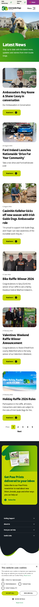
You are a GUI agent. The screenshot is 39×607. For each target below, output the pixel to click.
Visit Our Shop (19, 2)
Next (19, 431)
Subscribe (12, 500)
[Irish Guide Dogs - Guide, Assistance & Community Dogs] (14, 8)
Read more (27, 575)
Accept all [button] (10, 593)
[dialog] (19, 585)
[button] (19, 599)
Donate (33, 2)
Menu (29, 8)
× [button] (36, 566)
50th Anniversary (5, 2)
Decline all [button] (28, 593)
